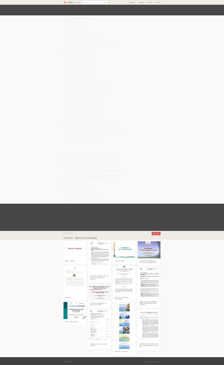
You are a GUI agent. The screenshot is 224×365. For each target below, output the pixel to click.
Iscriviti (150, 2)
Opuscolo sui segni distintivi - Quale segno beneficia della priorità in (148, 303)
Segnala (158, 361)
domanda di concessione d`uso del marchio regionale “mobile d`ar (149, 345)
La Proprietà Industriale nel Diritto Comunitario (98, 304)
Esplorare (132, 2)
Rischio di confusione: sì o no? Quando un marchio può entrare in (99, 277)
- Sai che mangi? (120, 261)
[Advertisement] (112, 10)
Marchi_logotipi (70, 261)
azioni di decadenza (71, 322)
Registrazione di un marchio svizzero (98, 345)
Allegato (67, 297)
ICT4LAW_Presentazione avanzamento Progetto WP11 (148, 261)
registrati (142, 2)
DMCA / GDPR (150, 361)
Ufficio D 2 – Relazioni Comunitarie (122, 298)
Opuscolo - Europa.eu (121, 351)
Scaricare (156, 234)
